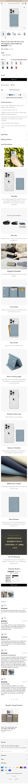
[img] (4, 608)
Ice (3, 63)
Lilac (16, 63)
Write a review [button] (14, 585)
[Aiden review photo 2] (11, 672)
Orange (16, 67)
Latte (7, 63)
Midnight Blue (7, 67)
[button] (25, 3)
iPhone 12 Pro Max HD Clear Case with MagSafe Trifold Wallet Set (9, 727)
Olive (3, 67)
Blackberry (12, 67)
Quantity (3, 75)
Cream (12, 63)
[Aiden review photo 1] (4, 672)
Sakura (21, 63)
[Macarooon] (14, 3)
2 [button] (13, 699)
